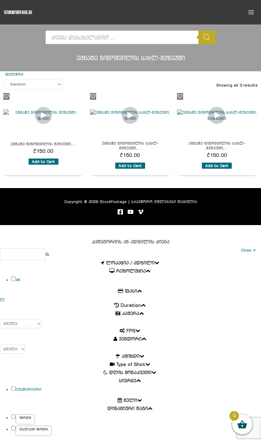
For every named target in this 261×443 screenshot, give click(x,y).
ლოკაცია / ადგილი (130, 263)
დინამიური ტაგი (127, 408)
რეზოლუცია (131, 271)
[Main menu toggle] (251, 12)
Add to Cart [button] (43, 161)
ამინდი (131, 356)
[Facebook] (120, 212)
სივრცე (127, 381)
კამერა (130, 313)
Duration (131, 305)
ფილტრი (14, 74)
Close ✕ (248, 250)
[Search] (206, 37)
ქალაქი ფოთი (33, 429)
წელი (130, 400)
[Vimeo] (141, 212)
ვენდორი (130, 339)
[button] (6, 96)
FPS (131, 331)
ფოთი (25, 418)
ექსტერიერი (28, 389)
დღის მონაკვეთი (130, 372)
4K (18, 279)
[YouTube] (130, 212)
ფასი (131, 291)
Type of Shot (130, 364)
